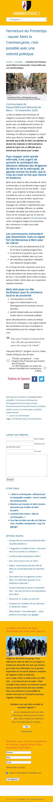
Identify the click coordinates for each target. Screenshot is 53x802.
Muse (25, 418)
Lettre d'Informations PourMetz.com (25, 772)
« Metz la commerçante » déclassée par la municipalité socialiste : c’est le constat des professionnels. (28, 497)
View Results (26, 731)
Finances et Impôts (37, 406)
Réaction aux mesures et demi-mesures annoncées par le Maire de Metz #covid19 (27, 507)
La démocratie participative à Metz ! (25, 556)
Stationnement (12, 412)
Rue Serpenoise (35, 418)
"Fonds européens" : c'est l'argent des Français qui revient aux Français (28, 361)
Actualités (19, 62)
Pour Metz (26, 6)
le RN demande (36, 218)
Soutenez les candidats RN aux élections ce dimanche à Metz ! (27, 605)
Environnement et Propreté (17, 406)
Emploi (34, 403)
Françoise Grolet (16, 397)
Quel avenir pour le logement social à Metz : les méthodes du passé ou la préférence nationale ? (25, 579)
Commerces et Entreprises (26, 400)
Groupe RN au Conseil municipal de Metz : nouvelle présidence (27, 542)
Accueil (9, 62)
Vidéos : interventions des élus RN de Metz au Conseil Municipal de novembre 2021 (26, 568)
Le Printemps (16, 418)
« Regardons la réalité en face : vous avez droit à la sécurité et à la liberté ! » (27, 550)
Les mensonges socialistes (30, 409)
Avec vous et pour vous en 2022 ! (23, 561)
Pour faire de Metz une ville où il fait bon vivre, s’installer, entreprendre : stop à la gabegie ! (28, 523)
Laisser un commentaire (19, 415)
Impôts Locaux (12, 409)
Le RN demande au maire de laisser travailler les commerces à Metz (25, 368)
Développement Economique (18, 403)
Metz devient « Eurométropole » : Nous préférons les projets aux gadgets (26, 613)
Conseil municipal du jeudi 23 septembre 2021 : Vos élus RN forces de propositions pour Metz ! (27, 591)
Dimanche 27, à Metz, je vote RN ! (24, 599)
